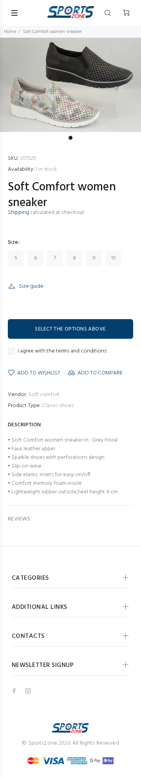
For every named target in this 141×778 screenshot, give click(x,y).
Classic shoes (58, 405)
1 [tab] (70, 138)
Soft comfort (44, 394)
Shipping (18, 212)
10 (113, 258)
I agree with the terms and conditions (62, 351)
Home (10, 32)
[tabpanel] (70, 85)
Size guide (31, 286)
